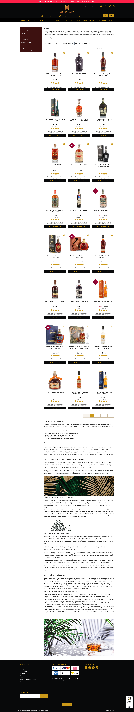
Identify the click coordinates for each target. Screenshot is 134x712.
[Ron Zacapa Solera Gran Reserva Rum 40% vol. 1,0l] (103, 244)
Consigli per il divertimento (26, 683)
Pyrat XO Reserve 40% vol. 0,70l (55, 392)
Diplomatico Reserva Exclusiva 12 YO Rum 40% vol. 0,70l (103, 120)
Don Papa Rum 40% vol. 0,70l (79, 165)
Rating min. (85, 43)
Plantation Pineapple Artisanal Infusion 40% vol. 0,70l (79, 392)
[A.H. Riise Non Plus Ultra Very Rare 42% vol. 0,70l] (55, 244)
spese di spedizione (33, 707)
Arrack (22, 45)
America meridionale (26, 42)
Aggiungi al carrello (55, 89)
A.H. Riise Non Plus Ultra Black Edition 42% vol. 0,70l (103, 165)
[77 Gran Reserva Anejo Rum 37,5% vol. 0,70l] (55, 108)
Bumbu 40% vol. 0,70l (55, 165)
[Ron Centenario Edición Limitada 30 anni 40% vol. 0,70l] (55, 335)
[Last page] (112, 416)
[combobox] (91, 5)
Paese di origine (67, 43)
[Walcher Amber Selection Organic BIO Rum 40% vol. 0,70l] (55, 62)
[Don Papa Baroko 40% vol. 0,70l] (103, 198)
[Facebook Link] (86, 667)
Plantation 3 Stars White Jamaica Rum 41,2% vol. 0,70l (103, 347)
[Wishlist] (106, 6)
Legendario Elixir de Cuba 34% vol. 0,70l (79, 211)
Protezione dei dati (24, 671)
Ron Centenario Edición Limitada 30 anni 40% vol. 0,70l (55, 347)
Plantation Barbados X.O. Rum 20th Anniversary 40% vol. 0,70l (79, 120)
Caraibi (22, 36)
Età (57, 43)
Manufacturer (48, 43)
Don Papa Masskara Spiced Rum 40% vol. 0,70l (55, 211)
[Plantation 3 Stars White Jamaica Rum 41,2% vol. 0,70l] (103, 335)
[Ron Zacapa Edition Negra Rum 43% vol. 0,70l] (103, 62)
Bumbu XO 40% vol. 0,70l (79, 74)
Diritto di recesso (24, 673)
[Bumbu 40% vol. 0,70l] (55, 153)
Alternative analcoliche (27, 50)
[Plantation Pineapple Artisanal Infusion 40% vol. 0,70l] (79, 380)
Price (76, 43)
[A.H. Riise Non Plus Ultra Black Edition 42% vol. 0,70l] (103, 153)
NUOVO (112, 16)
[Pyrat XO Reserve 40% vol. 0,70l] (55, 380)
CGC (21, 675)
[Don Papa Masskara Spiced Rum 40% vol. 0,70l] (55, 198)
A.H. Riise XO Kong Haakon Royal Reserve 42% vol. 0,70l (103, 392)
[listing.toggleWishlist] (64, 53)
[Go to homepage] (67, 9)
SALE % (106, 16)
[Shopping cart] (114, 6)
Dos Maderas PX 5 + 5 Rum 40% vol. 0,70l (55, 301)
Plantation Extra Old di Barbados (73, 33)
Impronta (22, 677)
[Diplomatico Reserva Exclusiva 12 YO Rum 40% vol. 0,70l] (103, 108)
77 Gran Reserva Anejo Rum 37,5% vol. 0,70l (55, 120)
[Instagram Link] (93, 667)
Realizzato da (108, 710)
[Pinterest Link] (97, 667)
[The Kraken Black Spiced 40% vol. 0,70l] (79, 289)
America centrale (25, 30)
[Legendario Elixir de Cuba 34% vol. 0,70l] (79, 198)
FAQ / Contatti (23, 667)
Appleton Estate (109, 33)
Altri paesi (23, 48)
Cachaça (23, 33)
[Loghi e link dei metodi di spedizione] (75, 671)
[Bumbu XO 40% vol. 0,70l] (79, 62)
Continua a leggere (49, 38)
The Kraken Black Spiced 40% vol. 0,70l (79, 301)
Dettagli (103, 135)
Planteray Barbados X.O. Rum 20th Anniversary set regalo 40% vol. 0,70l (79, 348)
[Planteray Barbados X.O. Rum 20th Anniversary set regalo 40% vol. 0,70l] (79, 335)
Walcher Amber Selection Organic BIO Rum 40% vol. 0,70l (55, 74)
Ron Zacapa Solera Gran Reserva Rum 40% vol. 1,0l (103, 256)
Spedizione (22, 669)
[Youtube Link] (89, 667)
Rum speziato (24, 39)
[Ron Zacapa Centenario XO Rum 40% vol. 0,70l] (79, 244)
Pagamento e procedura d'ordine (28, 679)
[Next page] (109, 416)
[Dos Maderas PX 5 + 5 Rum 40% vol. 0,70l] (55, 289)
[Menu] (132, 697)
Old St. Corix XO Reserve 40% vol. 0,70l (103, 301)
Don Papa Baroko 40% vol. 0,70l (103, 210)
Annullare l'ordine (67, 704)
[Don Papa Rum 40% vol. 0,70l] (79, 153)
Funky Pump (111, 34)
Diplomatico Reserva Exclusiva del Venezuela (93, 33)
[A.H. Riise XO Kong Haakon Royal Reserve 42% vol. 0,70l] (103, 380)
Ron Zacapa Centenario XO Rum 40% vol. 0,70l (79, 256)
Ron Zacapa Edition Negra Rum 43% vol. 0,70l (103, 74)
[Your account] (110, 6)
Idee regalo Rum (25, 28)
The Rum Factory (102, 34)
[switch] (129, 707)
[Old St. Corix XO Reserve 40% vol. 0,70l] (103, 289)
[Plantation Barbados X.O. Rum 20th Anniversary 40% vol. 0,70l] (79, 108)
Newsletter (22, 681)
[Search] (101, 5)
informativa (26, 699)
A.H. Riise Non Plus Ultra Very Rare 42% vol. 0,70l (55, 256)
